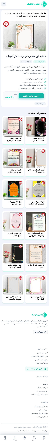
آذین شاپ (39, 61)
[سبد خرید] (3, 4)
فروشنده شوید (43, 410)
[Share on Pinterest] (43, 119)
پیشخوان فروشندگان (41, 406)
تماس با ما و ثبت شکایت (39, 394)
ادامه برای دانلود (31, 96)
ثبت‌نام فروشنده (42, 417)
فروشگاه (34, 13)
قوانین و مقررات (42, 391)
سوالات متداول (43, 387)
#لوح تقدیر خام (40, 103)
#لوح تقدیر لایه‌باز (26, 61)
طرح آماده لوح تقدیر (38, 67)
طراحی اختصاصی (23, 431)
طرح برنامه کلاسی (41, 360)
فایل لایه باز (24, 13)
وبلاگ (46, 381)
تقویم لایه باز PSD (42, 363)
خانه (41, 13)
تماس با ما (35, 431)
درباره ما (45, 431)
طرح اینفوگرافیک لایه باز (39, 356)
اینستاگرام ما (39, 332)
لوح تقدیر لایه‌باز (12, 13)
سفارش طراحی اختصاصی (35, 369)
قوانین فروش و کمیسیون (39, 413)
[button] (24, 36)
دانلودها (45, 384)
